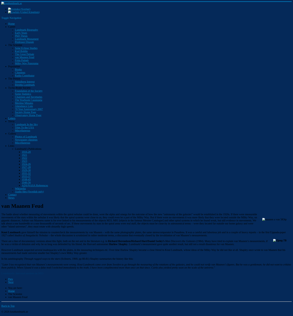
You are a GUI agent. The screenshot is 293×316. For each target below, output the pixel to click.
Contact (12, 194)
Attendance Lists (24, 106)
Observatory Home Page (28, 115)
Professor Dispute (24, 42)
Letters (11, 118)
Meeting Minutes (24, 103)
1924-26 (26, 164)
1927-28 (26, 167)
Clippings (20, 72)
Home (11, 23)
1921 (24, 155)
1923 (24, 161)
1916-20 (26, 151)
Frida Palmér (22, 60)
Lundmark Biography (26, 29)
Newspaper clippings (26, 139)
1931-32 (26, 173)
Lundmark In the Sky (26, 124)
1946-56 (26, 182)
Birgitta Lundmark (25, 84)
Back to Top (8, 305)
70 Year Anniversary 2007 (29, 109)
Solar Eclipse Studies (26, 48)
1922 (24, 158)
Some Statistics (23, 93)
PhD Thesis (21, 35)
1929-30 (26, 170)
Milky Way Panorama (26, 63)
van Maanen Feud (24, 57)
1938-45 (26, 179)
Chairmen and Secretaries (28, 96)
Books (18, 69)
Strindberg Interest (25, 81)
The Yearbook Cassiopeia (28, 100)
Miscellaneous (22, 130)
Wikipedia (20, 188)
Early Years (21, 32)
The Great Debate (24, 54)
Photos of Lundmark (26, 136)
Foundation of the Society (29, 90)
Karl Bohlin (21, 51)
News (11, 197)
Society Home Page (25, 112)
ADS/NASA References (35, 185)
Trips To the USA (24, 127)
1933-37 (26, 176)
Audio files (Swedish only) (29, 191)
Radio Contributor (24, 75)
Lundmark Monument (26, 38)
